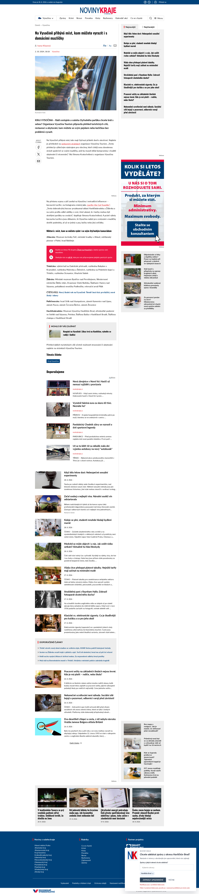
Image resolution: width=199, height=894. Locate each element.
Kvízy (97, 18)
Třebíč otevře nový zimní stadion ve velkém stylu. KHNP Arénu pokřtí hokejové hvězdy (75, 648)
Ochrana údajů (100, 883)
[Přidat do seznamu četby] (115, 45)
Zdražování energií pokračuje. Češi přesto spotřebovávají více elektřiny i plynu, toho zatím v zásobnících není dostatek (115, 814)
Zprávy (63, 18)
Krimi (71, 18)
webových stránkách (70, 143)
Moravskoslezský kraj (43, 860)
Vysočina (47, 18)
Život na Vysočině (84, 250)
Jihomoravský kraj (42, 850)
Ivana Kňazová (44, 45)
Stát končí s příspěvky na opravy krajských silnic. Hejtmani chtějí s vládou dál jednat (152, 273)
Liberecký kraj (40, 857)
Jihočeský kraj (40, 848)
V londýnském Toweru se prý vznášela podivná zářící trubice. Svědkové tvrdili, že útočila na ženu (51, 814)
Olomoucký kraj (41, 862)
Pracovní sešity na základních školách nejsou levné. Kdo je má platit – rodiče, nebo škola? (140, 97)
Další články (74, 743)
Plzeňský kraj (40, 867)
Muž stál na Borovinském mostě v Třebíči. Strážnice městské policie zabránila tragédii (74, 660)
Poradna (89, 18)
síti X (70, 257)
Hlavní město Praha (42, 845)
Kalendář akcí (122, 18)
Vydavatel (65, 883)
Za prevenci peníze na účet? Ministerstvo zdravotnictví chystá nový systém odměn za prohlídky (152, 302)
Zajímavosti (86, 860)
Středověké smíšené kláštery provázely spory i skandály (152, 285)
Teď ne (171, 880)
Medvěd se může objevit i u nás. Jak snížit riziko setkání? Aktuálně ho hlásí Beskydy (141, 54)
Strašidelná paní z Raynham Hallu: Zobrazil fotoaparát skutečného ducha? (142, 76)
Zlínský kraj (39, 872)
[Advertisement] (81, 178)
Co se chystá (136, 18)
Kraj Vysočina (53, 361)
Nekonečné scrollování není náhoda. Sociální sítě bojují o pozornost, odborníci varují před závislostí (142, 109)
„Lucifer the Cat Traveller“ (98, 205)
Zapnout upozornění (153, 880)
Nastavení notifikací (118, 883)
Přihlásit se (162, 2)
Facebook (145, 2)
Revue (79, 18)
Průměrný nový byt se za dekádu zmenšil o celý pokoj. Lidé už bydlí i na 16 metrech (152, 741)
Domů (37, 25)
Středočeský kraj (41, 869)
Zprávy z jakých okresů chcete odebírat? (154, 862)
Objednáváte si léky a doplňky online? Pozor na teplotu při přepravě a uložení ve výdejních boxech (152, 259)
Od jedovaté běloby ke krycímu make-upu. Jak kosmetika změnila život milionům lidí (83, 812)
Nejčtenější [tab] (149, 27)
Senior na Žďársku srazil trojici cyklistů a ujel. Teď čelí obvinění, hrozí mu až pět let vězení (76, 652)
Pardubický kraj (41, 864)
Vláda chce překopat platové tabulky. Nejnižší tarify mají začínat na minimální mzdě (141, 65)
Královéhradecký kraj (43, 855)
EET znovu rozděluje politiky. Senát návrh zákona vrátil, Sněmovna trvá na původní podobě (152, 772)
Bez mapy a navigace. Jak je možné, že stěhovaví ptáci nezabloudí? (152, 727)
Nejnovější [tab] (130, 27)
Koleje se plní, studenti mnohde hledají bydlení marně (140, 44)
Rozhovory (108, 18)
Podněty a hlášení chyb (81, 883)
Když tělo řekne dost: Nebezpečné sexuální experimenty (141, 35)
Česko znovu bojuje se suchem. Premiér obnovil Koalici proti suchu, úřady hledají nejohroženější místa (146, 814)
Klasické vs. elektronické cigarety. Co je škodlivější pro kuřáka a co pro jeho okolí (141, 86)
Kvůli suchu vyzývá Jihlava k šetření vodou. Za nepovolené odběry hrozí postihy (72, 656)
